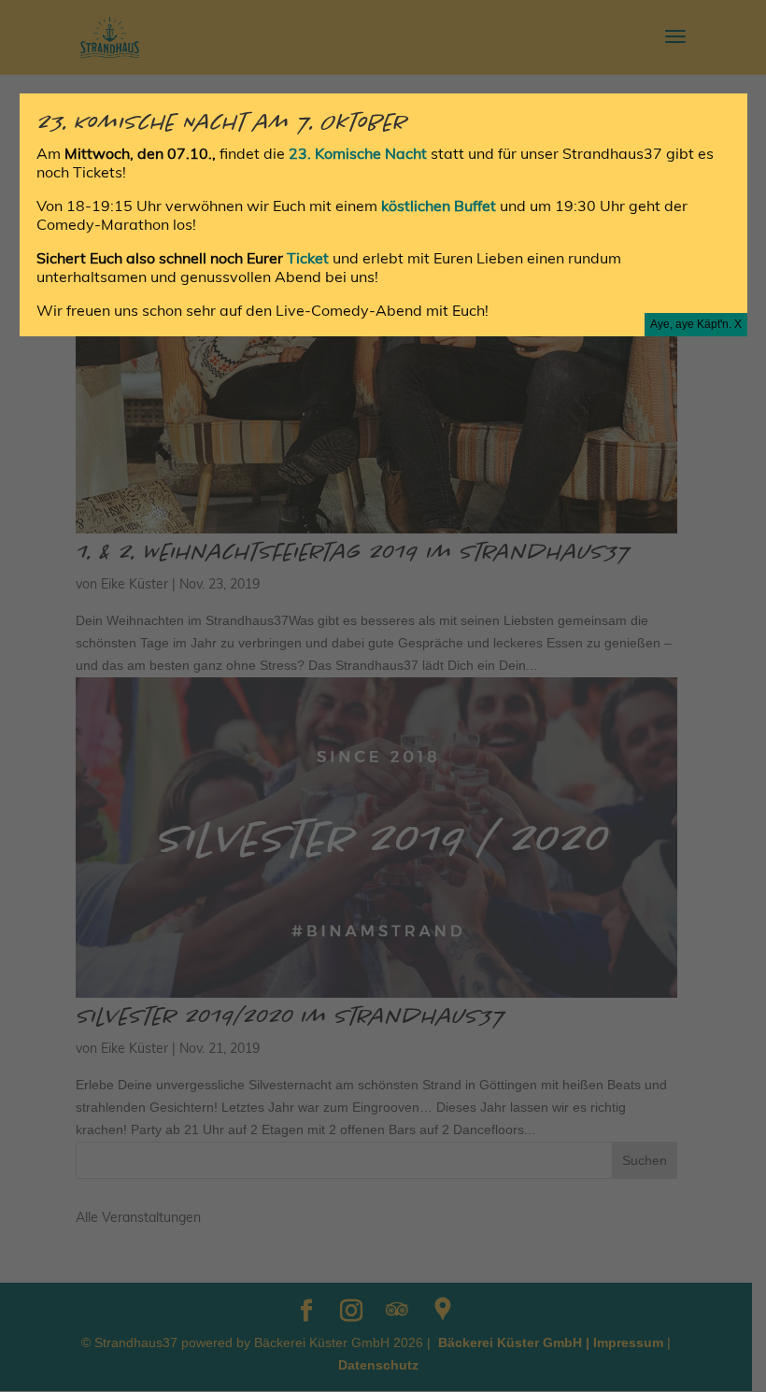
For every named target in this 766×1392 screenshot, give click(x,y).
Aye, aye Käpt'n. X (696, 324)
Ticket (310, 258)
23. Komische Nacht (360, 153)
